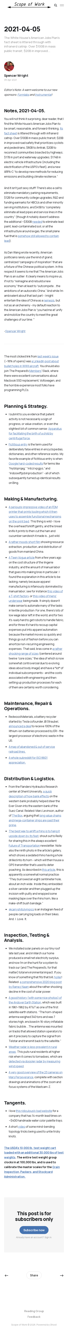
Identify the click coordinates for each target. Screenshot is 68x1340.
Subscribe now (34, 1230)
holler (57, 977)
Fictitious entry (18, 444)
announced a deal (20, 726)
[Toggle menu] (61, 5)
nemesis (49, 300)
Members (35, 371)
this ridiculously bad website (34, 1111)
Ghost (53, 1324)
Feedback (34, 1317)
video (21, 1127)
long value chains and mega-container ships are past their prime (35, 820)
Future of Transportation (24, 845)
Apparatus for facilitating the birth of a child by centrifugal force (35, 433)
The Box (17, 815)
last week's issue (48, 356)
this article (48, 870)
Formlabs (23, 95)
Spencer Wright (15, 331)
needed (37, 222)
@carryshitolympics (21, 909)
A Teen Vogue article (22, 557)
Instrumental (43, 95)
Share (34, 1275)
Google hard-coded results (26, 463)
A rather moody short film (24, 542)
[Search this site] (55, 5)
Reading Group (34, 1311)
